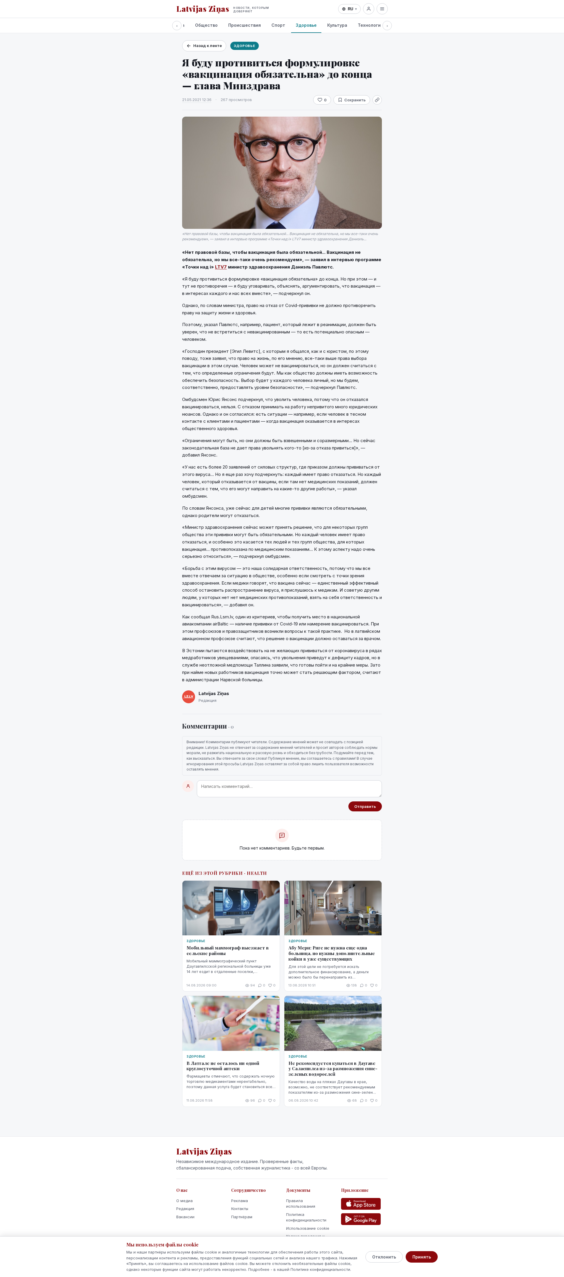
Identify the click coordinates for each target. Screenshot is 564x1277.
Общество (206, 25)
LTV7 (221, 267)
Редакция (185, 1208)
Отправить (365, 806)
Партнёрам (241, 1216)
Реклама (239, 1200)
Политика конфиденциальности (306, 1217)
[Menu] (382, 8)
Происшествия (244, 25)
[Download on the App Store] (361, 1204)
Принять (421, 1256)
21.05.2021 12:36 (197, 99)
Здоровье (306, 25)
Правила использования (300, 1203)
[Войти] (368, 8)
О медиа (184, 1200)
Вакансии (185, 1216)
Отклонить (384, 1256)
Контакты (239, 1208)
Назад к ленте (207, 45)
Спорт (278, 25)
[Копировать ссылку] (377, 100)
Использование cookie (307, 1228)
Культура (337, 25)
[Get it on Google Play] (361, 1219)
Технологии (370, 25)
